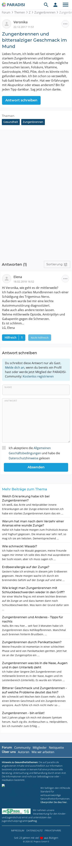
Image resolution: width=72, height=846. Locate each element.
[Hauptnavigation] (65, 4)
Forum (6, 12)
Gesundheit (10, 121)
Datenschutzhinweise (23, 458)
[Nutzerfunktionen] (55, 4)
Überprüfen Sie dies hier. (53, 802)
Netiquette (56, 748)
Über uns (9, 752)
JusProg (32, 820)
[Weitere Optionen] (65, 23)
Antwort (10, 400)
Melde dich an (14, 367)
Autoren (23, 752)
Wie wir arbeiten (43, 752)
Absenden (36, 467)
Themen (19, 12)
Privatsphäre (53, 830)
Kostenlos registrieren (38, 376)
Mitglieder (40, 748)
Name (8, 387)
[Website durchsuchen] (46, 4)
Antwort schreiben (21, 100)
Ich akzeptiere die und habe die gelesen (34, 453)
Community (22, 748)
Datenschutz (34, 830)
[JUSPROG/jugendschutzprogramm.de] (16, 811)
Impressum (17, 830)
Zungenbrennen (44, 12)
